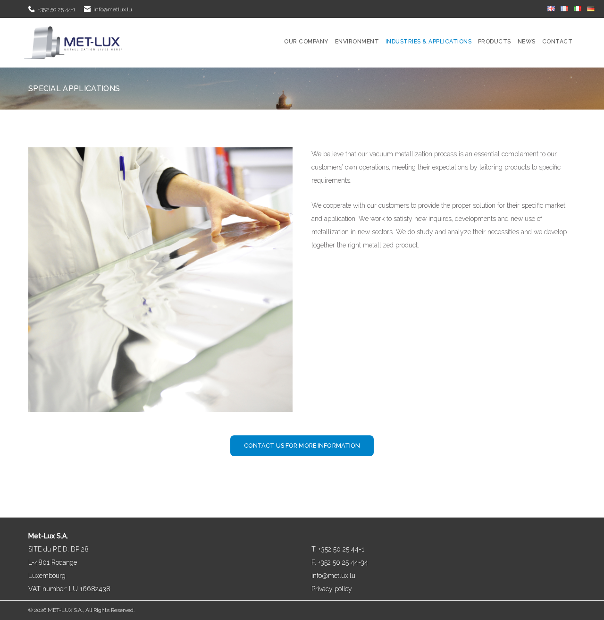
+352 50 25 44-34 (342, 562)
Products (494, 41)
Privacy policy (331, 589)
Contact (557, 41)
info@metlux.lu (112, 9)
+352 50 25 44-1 (57, 9)
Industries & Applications (428, 41)
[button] (302, 445)
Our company (306, 41)
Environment (357, 41)
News (527, 41)
